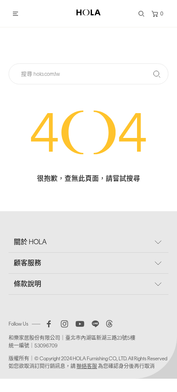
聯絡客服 (86, 366)
